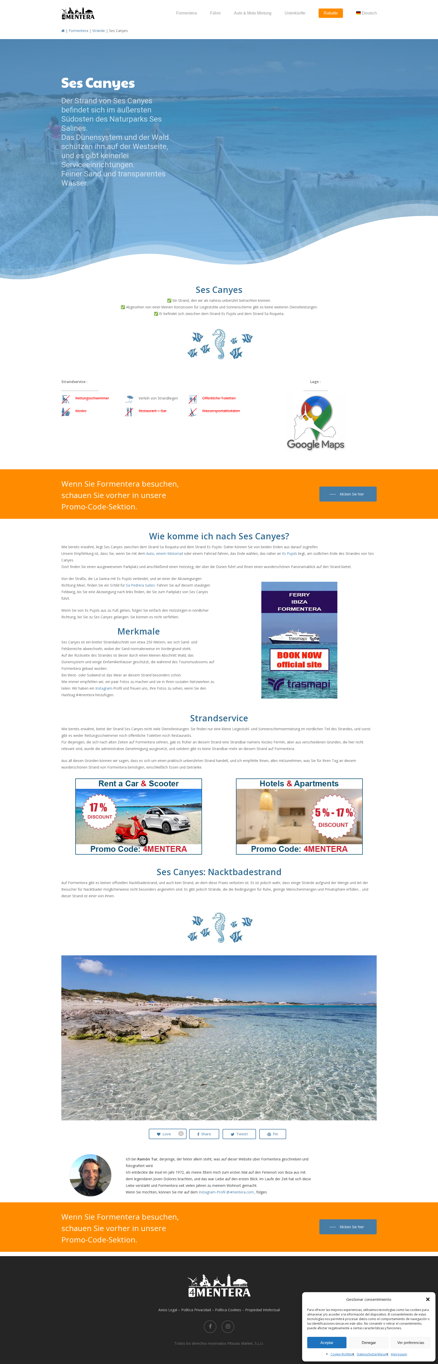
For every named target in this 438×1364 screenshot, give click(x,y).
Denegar (369, 1342)
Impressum (399, 1354)
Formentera (78, 30)
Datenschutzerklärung (372, 1354)
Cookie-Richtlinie (342, 1354)
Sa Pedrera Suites (140, 585)
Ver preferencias (410, 1342)
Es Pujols (289, 553)
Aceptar (326, 1342)
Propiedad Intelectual (262, 1309)
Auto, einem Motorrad (164, 553)
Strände (98, 30)
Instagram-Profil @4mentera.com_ (227, 1192)
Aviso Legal (167, 1309)
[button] (427, 1299)
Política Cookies (228, 1309)
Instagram (103, 688)
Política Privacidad (196, 1309)
